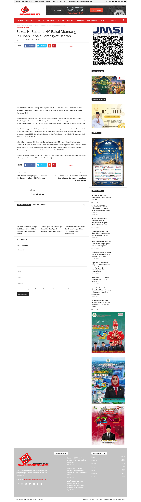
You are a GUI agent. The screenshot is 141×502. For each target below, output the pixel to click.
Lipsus (102, 20)
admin (20, 40)
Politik (61, 20)
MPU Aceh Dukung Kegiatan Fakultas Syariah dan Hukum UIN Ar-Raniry (32, 177)
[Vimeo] (116, 1)
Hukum (70, 20)
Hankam (80, 20)
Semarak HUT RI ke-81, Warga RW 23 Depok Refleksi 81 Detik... (101, 197)
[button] (123, 20)
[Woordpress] (122, 1)
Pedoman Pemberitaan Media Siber (80, 1)
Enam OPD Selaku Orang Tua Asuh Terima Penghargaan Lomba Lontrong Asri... (101, 244)
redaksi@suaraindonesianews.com (35, 479)
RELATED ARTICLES (23, 205)
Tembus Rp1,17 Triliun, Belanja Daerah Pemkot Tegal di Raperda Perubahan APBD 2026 (51, 229)
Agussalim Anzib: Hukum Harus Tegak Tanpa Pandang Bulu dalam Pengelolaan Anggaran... (101, 291)
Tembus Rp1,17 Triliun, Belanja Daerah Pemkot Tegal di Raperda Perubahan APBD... (101, 209)
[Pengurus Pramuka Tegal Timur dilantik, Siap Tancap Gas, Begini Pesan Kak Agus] (119, 234)
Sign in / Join (39, 1)
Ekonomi (51, 20)
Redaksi (48, 1)
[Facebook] (107, 1)
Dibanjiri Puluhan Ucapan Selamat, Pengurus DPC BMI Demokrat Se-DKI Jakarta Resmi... (101, 303)
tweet (71, 46)
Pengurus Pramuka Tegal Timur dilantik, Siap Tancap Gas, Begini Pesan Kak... (101, 233)
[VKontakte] (119, 1)
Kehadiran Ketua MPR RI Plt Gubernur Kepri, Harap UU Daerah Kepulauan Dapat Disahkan (71, 178)
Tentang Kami (57, 1)
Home (20, 20)
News (26, 27)
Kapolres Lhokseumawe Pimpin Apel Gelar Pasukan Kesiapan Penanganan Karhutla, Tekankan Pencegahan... (101, 267)
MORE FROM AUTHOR (39, 205)
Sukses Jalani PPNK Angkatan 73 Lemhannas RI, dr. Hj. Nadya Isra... (101, 279)
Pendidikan (92, 20)
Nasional (30, 20)
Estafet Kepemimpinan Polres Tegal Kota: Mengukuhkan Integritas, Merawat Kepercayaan (100, 221)
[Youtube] (124, 1)
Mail (65, 1)
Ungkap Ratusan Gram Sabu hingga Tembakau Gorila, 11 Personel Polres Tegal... (101, 254)
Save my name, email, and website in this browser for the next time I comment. (44, 289)
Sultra (41, 20)
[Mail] (110, 1)
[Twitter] (113, 1)
